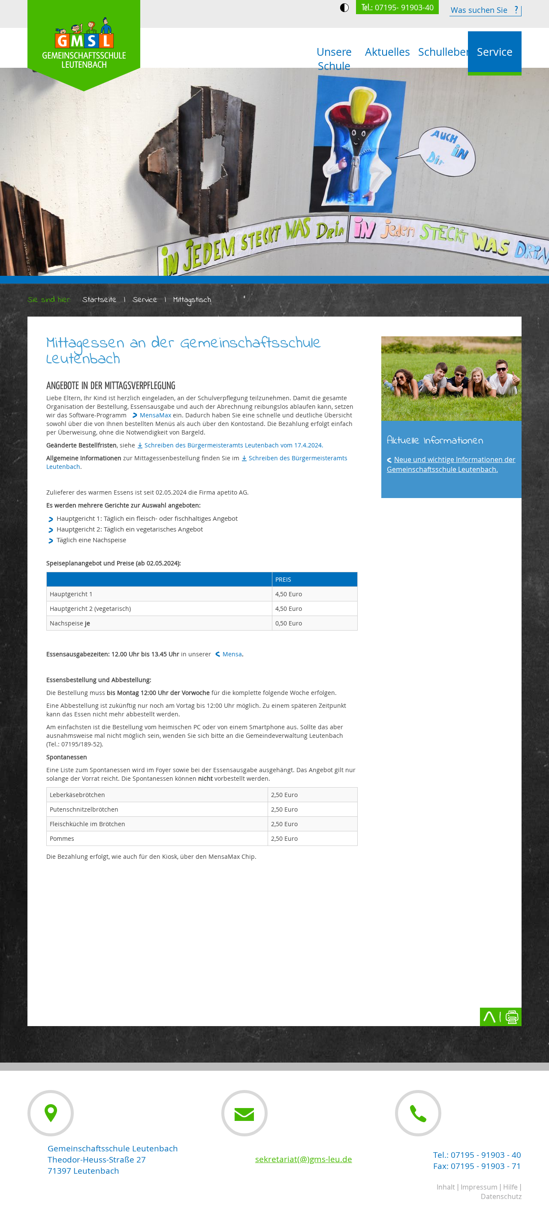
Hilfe (510, 1187)
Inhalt (446, 1187)
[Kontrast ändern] (344, 7)
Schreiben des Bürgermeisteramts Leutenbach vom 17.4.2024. (234, 445)
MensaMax (155, 415)
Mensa (232, 654)
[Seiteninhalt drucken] (512, 1017)
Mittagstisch (192, 300)
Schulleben (443, 52)
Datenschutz (501, 1196)
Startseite (99, 300)
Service (495, 52)
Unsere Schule (334, 59)
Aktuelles (387, 52)
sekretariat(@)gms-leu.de (303, 1159)
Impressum (479, 1187)
